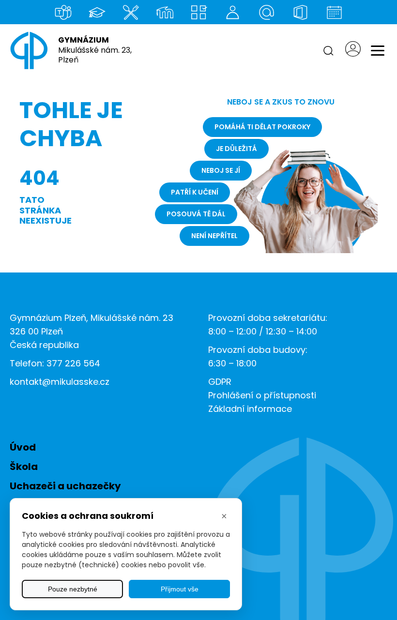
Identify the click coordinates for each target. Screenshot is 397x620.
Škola (24, 466)
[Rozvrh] (198, 12)
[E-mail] (266, 12)
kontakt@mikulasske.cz (59, 382)
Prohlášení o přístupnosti (262, 395)
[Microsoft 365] (300, 12)
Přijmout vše (179, 589)
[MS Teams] (62, 12)
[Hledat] (328, 50)
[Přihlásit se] (353, 50)
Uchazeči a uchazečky (65, 486)
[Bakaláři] (96, 12)
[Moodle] (164, 12)
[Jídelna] (130, 12)
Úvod (23, 447)
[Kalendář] (334, 12)
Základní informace (250, 409)
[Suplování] (232, 12)
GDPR (219, 382)
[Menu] (377, 50)
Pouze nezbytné (72, 589)
